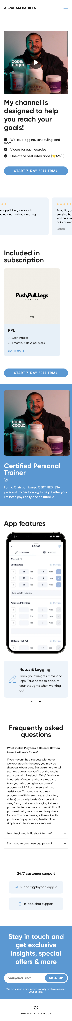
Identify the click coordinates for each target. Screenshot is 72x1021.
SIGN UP (56, 978)
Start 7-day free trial (36, 171)
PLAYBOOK (44, 1013)
